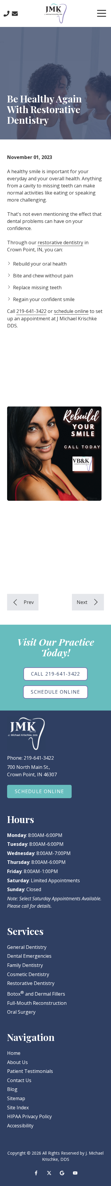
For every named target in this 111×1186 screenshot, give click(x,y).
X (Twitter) (49, 1173)
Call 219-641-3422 (55, 674)
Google (62, 1173)
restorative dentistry (60, 242)
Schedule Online (55, 692)
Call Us (6, 14)
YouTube (75, 1173)
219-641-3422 (31, 311)
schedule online (71, 311)
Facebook (36, 1173)
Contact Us (15, 14)
